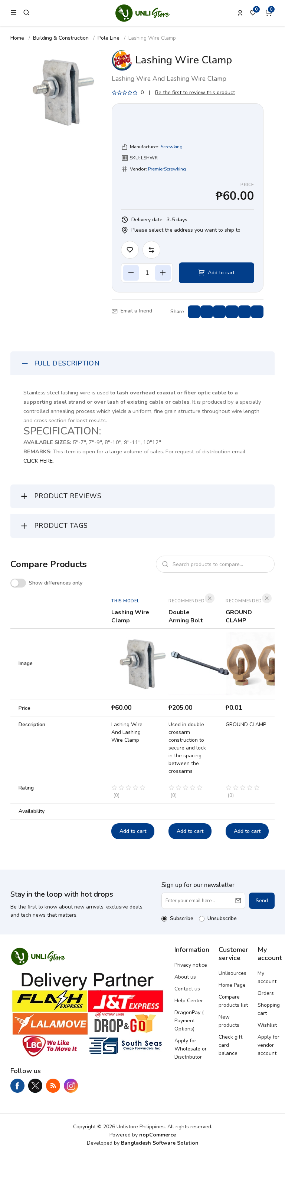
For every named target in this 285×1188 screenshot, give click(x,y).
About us (185, 976)
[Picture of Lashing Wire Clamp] (64, 92)
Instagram (71, 1086)
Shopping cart (269, 1009)
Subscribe (181, 918)
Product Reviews (68, 496)
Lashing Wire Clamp (130, 616)
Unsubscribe (222, 918)
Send (262, 900)
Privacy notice (190, 965)
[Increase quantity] (163, 273)
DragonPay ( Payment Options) (189, 1020)
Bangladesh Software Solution (160, 1142)
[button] (270, 13)
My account (267, 977)
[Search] (26, 13)
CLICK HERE (38, 460)
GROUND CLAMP (239, 616)
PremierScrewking (167, 169)
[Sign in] (240, 13)
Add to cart (132, 831)
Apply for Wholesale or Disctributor (190, 1048)
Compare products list (233, 1001)
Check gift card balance (230, 1045)
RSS (53, 1086)
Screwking (172, 146)
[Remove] (209, 598)
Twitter (35, 1086)
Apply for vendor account (268, 1045)
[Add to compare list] (151, 250)
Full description (67, 363)
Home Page (232, 985)
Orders (266, 993)
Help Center (188, 1000)
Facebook (17, 1086)
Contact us (187, 988)
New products (229, 1021)
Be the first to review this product (195, 92)
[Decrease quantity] (131, 273)
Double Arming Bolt (185, 616)
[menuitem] (191, 965)
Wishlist (267, 1025)
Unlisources (232, 973)
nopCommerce (157, 1134)
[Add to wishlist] (130, 250)
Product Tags (61, 525)
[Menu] (13, 13)
